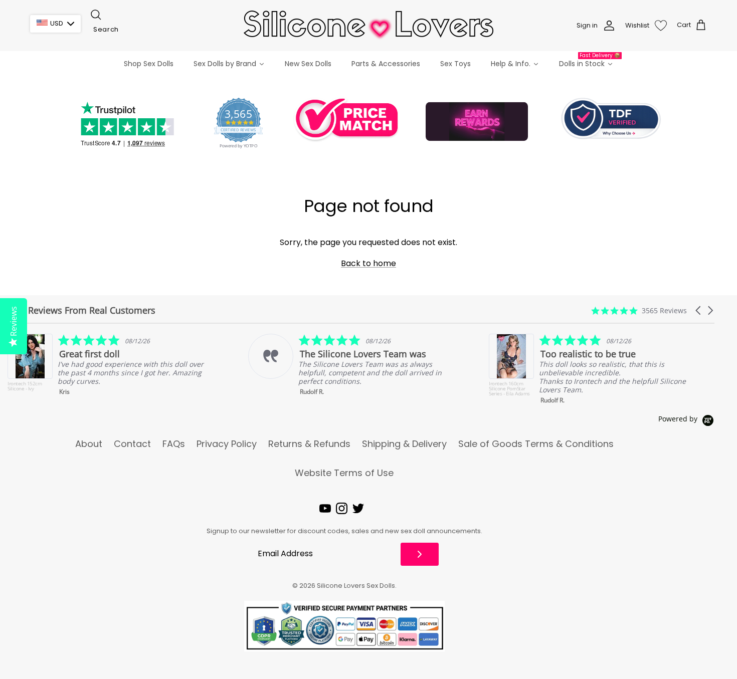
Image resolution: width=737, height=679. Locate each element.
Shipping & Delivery (404, 443)
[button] (698, 310)
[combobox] (139, 30)
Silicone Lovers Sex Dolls (356, 585)
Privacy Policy (227, 443)
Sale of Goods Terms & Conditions (536, 443)
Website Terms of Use (344, 473)
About (88, 443)
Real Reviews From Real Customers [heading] (81, 310)
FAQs (173, 443)
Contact (132, 443)
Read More (666, 390)
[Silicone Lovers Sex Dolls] (368, 25)
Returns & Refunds (309, 443)
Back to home (368, 263)
